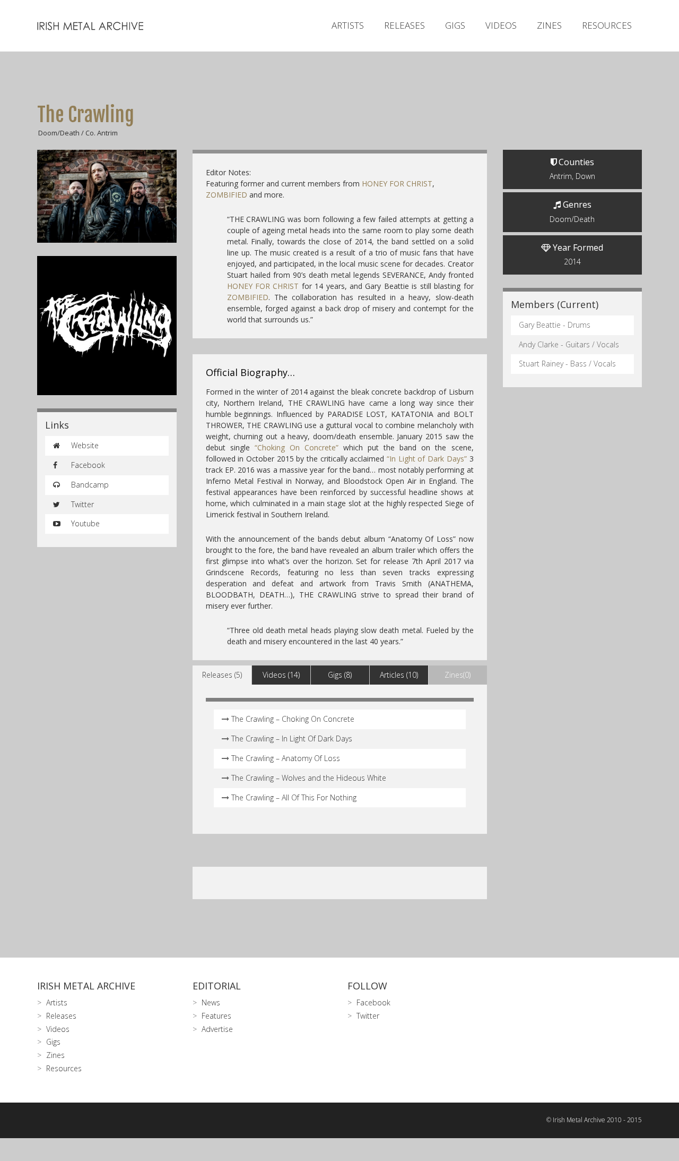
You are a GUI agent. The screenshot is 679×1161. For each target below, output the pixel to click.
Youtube (84, 523)
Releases (404, 25)
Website (84, 445)
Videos (501, 25)
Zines (549, 25)
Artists (348, 25)
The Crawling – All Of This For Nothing (293, 797)
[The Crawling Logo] (107, 326)
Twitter (81, 504)
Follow (367, 985)
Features (216, 1016)
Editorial (217, 985)
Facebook (87, 465)
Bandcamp (89, 485)
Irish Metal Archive (86, 985)
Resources (607, 25)
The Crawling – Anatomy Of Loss (285, 758)
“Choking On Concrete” (296, 447)
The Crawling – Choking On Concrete (292, 719)
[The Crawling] (107, 196)
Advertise (217, 1029)
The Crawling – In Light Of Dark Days (291, 738)
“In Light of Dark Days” (427, 459)
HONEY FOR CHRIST (397, 183)
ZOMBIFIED (227, 195)
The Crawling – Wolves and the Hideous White (308, 778)
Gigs (455, 25)
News (211, 1002)
